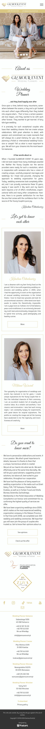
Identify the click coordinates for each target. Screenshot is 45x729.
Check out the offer (23, 540)
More (22, 324)
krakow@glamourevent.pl (22, 658)
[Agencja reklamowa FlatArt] (22, 725)
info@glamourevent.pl (30, 11)
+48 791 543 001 (13, 11)
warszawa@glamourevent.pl (22, 676)
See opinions (22, 532)
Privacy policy (22, 704)
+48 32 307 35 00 (22, 626)
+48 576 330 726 (22, 674)
